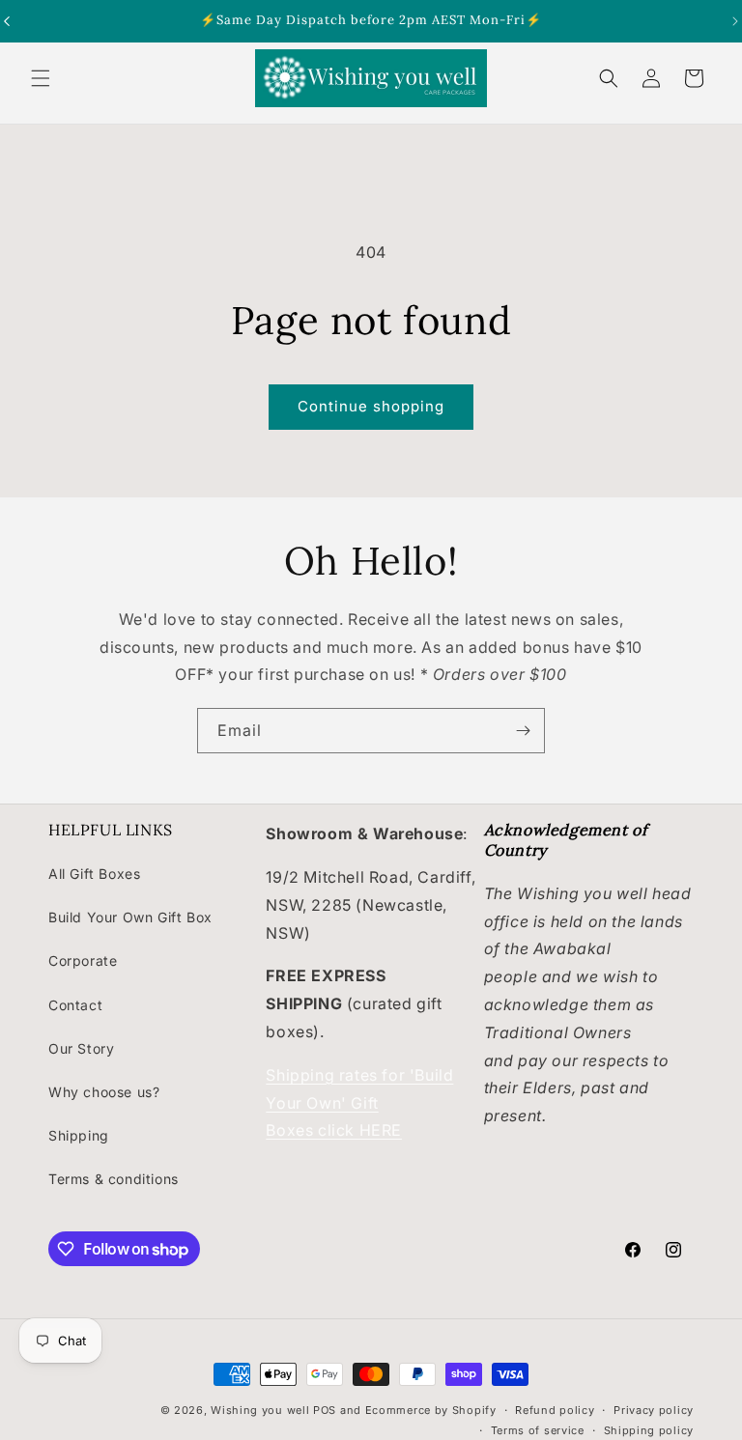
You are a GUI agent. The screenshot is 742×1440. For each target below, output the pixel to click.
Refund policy (554, 1410)
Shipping (78, 1135)
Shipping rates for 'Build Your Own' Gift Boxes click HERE (359, 1103)
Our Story (81, 1048)
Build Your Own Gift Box (130, 917)
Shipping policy (649, 1430)
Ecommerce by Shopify (431, 1410)
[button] (40, 78)
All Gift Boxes (94, 873)
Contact (75, 1005)
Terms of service (538, 1430)
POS (324, 1410)
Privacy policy (654, 1410)
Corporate (82, 960)
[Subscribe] (522, 730)
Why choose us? (103, 1092)
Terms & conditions (113, 1179)
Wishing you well (260, 1410)
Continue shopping (371, 406)
